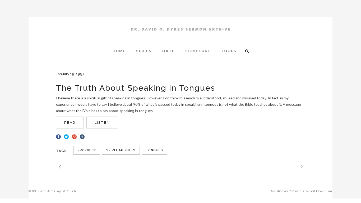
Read (70, 122)
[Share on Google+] (74, 136)
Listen (102, 122)
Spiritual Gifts (121, 150)
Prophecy (87, 150)
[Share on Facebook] (58, 136)
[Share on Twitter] (66, 136)
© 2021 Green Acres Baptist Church (52, 191)
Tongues (154, 150)
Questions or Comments (287, 191)
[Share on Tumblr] (82, 136)
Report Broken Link (319, 191)
